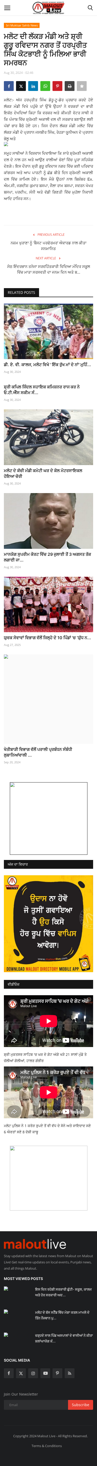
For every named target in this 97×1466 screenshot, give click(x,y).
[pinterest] (57, 1373)
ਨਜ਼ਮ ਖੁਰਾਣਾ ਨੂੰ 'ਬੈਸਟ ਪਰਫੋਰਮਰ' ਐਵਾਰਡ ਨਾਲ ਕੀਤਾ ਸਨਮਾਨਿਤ (48, 245)
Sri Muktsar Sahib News (22, 25)
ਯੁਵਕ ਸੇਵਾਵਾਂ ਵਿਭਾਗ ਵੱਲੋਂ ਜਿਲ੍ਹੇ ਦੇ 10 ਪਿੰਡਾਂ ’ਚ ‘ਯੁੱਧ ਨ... (47, 637)
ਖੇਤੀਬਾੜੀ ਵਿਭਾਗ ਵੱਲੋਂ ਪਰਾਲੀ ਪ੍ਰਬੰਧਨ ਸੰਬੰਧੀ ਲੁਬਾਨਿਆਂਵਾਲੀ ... (38, 752)
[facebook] (9, 1373)
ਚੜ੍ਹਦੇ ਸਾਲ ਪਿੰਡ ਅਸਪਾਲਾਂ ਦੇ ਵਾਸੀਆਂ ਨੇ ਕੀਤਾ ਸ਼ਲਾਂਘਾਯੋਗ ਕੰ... (64, 1338)
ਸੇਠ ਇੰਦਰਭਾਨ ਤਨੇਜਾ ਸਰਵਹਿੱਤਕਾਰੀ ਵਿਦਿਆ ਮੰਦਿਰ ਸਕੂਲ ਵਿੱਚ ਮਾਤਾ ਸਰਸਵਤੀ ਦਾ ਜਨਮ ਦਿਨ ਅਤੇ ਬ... (48, 269)
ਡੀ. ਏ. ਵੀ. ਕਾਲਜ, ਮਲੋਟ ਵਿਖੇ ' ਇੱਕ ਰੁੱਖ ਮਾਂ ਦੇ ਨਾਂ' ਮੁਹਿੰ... (47, 364)
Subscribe (80, 1404)
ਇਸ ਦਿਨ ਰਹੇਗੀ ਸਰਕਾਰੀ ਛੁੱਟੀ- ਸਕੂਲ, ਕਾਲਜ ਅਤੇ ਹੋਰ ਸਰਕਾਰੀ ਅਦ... (63, 1292)
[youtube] (45, 1373)
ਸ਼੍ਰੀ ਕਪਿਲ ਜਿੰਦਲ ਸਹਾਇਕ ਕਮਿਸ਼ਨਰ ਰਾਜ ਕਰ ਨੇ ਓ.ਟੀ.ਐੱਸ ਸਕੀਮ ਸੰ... (42, 389)
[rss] (69, 1373)
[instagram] (33, 1373)
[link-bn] (48, 818)
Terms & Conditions (47, 1445)
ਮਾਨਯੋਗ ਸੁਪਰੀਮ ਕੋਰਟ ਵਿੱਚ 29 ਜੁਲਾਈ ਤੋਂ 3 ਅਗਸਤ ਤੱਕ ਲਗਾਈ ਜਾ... (47, 557)
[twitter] (21, 1373)
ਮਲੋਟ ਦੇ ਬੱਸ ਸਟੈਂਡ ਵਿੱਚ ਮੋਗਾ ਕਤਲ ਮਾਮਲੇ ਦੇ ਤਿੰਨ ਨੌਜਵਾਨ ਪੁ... (62, 1315)
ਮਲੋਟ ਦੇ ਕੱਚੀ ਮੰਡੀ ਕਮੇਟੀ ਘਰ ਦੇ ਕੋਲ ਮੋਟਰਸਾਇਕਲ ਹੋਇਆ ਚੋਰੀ (43, 473)
